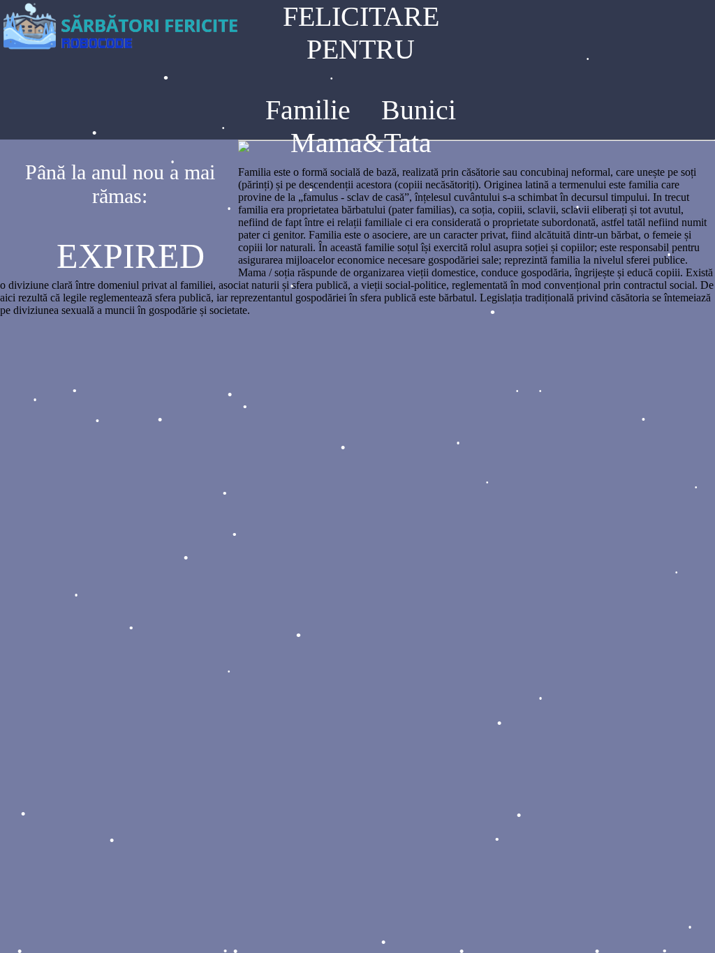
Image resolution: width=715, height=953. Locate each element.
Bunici (418, 110)
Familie (308, 110)
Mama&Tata (361, 142)
